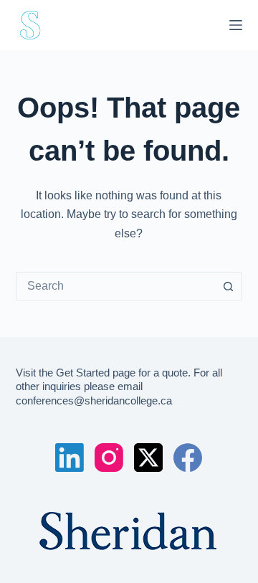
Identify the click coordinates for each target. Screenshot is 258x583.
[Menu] (235, 25)
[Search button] (228, 286)
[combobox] (115, 286)
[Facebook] (187, 457)
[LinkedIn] (69, 457)
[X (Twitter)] (148, 457)
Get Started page (95, 372)
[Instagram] (109, 457)
